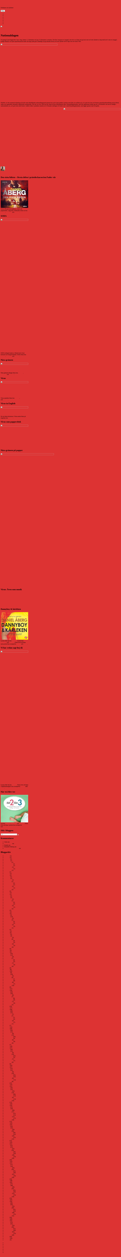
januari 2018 (7, 1016)
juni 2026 (7, 856)
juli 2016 (6, 1044)
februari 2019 (8, 995)
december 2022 (8, 921)
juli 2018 (6, 1006)
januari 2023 (7, 920)
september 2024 (8, 888)
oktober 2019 (8, 982)
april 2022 (7, 934)
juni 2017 (7, 1027)
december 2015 (8, 1056)
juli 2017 (6, 1025)
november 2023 (8, 904)
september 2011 (8, 1137)
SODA (6, 17)
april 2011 (7, 1145)
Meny (2, 11)
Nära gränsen (8, 15)
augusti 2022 (7, 928)
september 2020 (8, 964)
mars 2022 (7, 936)
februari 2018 (8, 1014)
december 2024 (8, 883)
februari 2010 (8, 1168)
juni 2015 (7, 1065)
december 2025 (8, 864)
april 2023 (7, 915)
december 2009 (8, 1171)
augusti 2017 (7, 1024)
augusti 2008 (7, 1196)
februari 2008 (8, 1206)
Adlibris (18, 644)
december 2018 (8, 998)
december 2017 (8, 1017)
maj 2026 (6, 857)
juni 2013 (7, 1104)
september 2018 (8, 1003)
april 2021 (7, 953)
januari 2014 (7, 1092)
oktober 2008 (8, 1193)
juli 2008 (6, 1198)
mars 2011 (7, 1147)
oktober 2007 (8, 1212)
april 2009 (7, 1184)
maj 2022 (6, 932)
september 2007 (8, 1214)
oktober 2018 (8, 1001)
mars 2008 (7, 1204)
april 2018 (7, 1011)
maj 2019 (6, 990)
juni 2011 (6, 1142)
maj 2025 (6, 875)
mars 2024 (7, 897)
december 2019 (8, 979)
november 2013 (8, 1096)
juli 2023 (6, 910)
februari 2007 (8, 1225)
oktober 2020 (8, 963)
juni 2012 (7, 1123)
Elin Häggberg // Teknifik (11, 848)
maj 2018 (6, 1009)
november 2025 (8, 865)
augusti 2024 (7, 889)
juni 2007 (7, 1219)
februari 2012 (8, 1129)
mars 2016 (7, 1051)
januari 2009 (7, 1188)
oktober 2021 (8, 944)
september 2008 (8, 1195)
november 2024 (8, 884)
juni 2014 (7, 1084)
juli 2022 (6, 929)
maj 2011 (6, 1144)
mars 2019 (7, 993)
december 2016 (8, 1036)
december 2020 (8, 960)
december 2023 (8, 902)
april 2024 (7, 896)
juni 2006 (7, 1238)
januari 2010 (7, 1169)
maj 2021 (6, 952)
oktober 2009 (8, 1174)
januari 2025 (7, 881)
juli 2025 (6, 872)
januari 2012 (7, 1131)
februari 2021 (8, 956)
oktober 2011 (8, 1136)
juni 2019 (7, 988)
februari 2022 (8, 937)
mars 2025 (7, 878)
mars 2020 (7, 974)
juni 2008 (7, 1200)
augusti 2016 (7, 1043)
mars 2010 (7, 1166)
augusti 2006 (7, 1235)
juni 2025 (7, 873)
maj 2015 (6, 1067)
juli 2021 (6, 948)
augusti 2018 (7, 1004)
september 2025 (8, 868)
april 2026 (7, 859)
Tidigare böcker (8, 20)
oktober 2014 (8, 1078)
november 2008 (8, 1192)
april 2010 (7, 1164)
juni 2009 (7, 1180)
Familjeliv (28, 170)
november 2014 (8, 1076)
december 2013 (8, 1094)
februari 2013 (8, 1110)
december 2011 (8, 1132)
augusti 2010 (7, 1158)
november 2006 (8, 1230)
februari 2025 (8, 880)
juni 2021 (7, 950)
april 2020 (7, 972)
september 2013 (8, 1099)
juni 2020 (7, 969)
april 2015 (7, 1068)
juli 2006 (6, 1236)
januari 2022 (7, 939)
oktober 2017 (8, 1020)
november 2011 (8, 1134)
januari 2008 (7, 1208)
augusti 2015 (7, 1062)
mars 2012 (7, 1128)
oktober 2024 (8, 886)
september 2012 (8, 1118)
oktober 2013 (8, 1097)
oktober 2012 (8, 1116)
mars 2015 (7, 1070)
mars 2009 (7, 1185)
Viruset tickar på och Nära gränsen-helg (25, 843)
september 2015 (8, 1060)
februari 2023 (8, 918)
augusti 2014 (7, 1081)
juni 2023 (7, 912)
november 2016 (8, 1038)
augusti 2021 (7, 947)
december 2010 (8, 1152)
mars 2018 (7, 1012)
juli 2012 (6, 1121)
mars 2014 (7, 1089)
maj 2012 (6, 1124)
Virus (5, 14)
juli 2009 (6, 1179)
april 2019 (7, 992)
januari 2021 (7, 958)
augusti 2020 (7, 966)
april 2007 (7, 1222)
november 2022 (8, 923)
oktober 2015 (8, 1059)
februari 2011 (8, 1148)
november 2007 (8, 1211)
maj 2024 (6, 894)
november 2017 (8, 1019)
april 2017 (7, 1030)
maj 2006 (6, 1240)
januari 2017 (7, 1035)
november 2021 (8, 942)
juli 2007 (6, 1217)
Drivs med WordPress (15, 1255)
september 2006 (8, 1233)
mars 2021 (7, 955)
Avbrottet (6, 19)
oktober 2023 (8, 905)
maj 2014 (6, 1086)
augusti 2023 (7, 908)
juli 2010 (6, 1160)
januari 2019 (7, 996)
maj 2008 (6, 1201)
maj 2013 (6, 1105)
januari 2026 (7, 862)
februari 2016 (8, 1052)
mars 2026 (7, 860)
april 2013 (7, 1107)
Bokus (25, 644)
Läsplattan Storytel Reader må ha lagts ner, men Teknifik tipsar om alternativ (31, 842)
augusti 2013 (7, 1100)
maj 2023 (6, 913)
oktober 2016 (8, 1040)
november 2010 (8, 1153)
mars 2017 (7, 1032)
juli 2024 (6, 891)
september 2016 (8, 1041)
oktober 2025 (8, 867)
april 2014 (7, 1088)
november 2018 (8, 1000)
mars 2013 (7, 1108)
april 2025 (7, 876)
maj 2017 (6, 1028)
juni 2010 (7, 1161)
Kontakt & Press (8, 23)
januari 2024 (7, 900)
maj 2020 (6, 971)
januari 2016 (7, 1054)
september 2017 (8, 1022)
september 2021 (8, 945)
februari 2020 (8, 976)
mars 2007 (7, 1224)
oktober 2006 (8, 1232)
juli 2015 (6, 1064)
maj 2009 (6, 1182)
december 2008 (8, 1190)
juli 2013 (6, 1102)
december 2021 (8, 940)
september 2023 (8, 907)
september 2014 (8, 1080)
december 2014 (8, 1075)
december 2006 (8, 1228)
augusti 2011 (7, 1139)
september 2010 (8, 1156)
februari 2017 (8, 1033)
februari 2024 (8, 899)
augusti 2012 (7, 1120)
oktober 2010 (8, 1155)
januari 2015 (7, 1073)
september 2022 (8, 926)
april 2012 (7, 1126)
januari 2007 (7, 1227)
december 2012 (8, 1113)
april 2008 (7, 1203)
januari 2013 (7, 1112)
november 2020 (8, 961)
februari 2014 (8, 1091)
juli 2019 (6, 987)
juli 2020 (6, 968)
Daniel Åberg (4, 4)
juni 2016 (7, 1046)
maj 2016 (6, 1048)
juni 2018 (7, 1008)
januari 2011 (7, 1150)
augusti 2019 (7, 985)
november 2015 (8, 1057)
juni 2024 (7, 892)
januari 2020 (7, 977)
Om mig (6, 22)
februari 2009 (8, 1187)
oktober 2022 (8, 924)
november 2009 (8, 1172)
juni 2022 (7, 931)
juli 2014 (6, 1083)
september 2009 (8, 1176)
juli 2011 (6, 1140)
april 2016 (7, 1049)
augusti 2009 (7, 1177)
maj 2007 (6, 1220)
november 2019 (8, 980)
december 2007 (8, 1209)
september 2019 (8, 984)
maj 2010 (6, 1163)
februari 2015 (8, 1072)
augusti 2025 (7, 870)
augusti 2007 (7, 1216)
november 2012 (8, 1115)
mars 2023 (7, 916)
